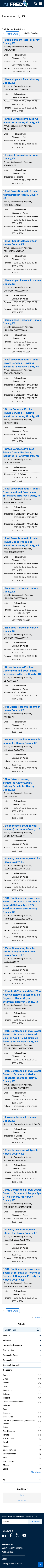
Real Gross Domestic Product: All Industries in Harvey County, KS (21, 195)
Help (22, 1495)
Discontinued (8, 1461)
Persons (6, 1375)
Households (8, 1417)
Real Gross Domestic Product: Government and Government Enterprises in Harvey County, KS (22, 492)
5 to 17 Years (8, 1438)
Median (6, 1465)
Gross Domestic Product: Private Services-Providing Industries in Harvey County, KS (21, 413)
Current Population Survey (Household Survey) (19, 1422)
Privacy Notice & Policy (12, 1563)
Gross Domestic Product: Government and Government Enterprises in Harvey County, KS (22, 671)
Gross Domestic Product (13, 1401)
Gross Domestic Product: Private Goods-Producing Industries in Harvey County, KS (21, 452)
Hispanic (7, 1413)
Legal (4, 1559)
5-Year (5, 1379)
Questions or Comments (12, 1548)
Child (5, 1386)
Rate (5, 1409)
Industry (6, 1405)
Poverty (6, 1383)
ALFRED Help (7, 1552)
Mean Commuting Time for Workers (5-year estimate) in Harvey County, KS (19, 952)
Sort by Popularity (31, 33)
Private (6, 1435)
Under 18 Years (9, 1450)
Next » (39, 1317)
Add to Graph (12, 34)
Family (6, 1442)
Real (5, 1457)
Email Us (22, 1500)
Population (7, 1390)
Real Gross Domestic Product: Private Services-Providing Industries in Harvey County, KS (21, 363)
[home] (15, 3)
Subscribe (35, 1521)
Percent (6, 1398)
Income (6, 1446)
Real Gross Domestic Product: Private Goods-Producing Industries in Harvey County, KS (21, 542)
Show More (36, 1472)
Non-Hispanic (9, 1431)
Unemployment (9, 1454)
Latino (5, 1427)
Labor (5, 1469)
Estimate (7, 1394)
